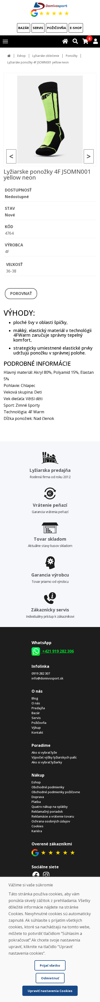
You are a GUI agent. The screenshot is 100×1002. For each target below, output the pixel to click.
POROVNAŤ (21, 293)
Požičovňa (56, 28)
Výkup (36, 727)
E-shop (76, 28)
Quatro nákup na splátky (50, 806)
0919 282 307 (41, 673)
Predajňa (38, 708)
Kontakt (37, 732)
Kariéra (37, 831)
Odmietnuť (50, 978)
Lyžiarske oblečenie (45, 56)
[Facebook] (36, 875)
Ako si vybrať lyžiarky (47, 762)
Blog (35, 698)
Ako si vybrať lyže (44, 752)
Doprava (38, 797)
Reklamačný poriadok (47, 811)
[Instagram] (46, 875)
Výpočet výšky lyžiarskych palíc (54, 757)
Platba (36, 802)
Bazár (23, 28)
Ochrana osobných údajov (51, 821)
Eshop (21, 56)
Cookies (37, 826)
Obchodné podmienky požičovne (56, 792)
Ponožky (71, 56)
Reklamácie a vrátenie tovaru (53, 816)
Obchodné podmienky (48, 787)
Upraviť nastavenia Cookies (50, 991)
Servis (38, 28)
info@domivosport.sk (47, 678)
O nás (36, 703)
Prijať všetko (50, 965)
